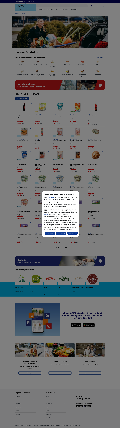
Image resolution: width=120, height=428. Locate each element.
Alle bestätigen (49, 233)
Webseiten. (46, 214)
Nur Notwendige (61, 233)
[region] (60, 214)
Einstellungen (72, 233)
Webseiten (51, 197)
